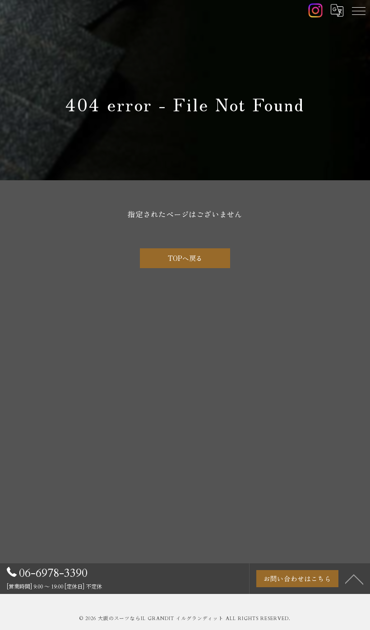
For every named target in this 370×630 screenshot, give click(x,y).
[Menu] (359, 10)
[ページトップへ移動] (354, 579)
